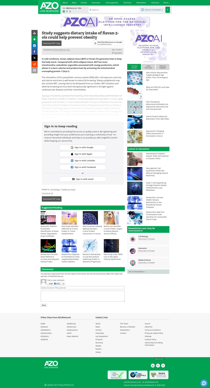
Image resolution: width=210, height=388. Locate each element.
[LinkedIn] (34, 45)
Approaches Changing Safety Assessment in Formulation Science (155, 133)
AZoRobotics (46, 330)
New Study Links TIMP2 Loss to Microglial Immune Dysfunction (113, 256)
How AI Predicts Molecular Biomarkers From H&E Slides (157, 117)
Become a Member (127, 327)
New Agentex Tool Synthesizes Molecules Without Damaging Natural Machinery (157, 172)
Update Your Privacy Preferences (60, 385)
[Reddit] (34, 64)
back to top (159, 359)
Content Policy (150, 339)
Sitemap (148, 336)
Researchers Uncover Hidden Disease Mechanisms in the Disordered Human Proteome (154, 202)
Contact (123, 333)
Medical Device (144, 260)
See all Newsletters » (136, 271)
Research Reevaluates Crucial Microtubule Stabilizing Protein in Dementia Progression (92, 258)
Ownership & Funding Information (154, 343)
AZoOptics (45, 336)
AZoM (43, 323)
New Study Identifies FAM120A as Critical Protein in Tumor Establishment (70, 230)
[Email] (34, 70)
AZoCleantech (46, 333)
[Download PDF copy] (34, 33)
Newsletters (125, 330)
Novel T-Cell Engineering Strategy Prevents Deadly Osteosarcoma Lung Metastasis (156, 186)
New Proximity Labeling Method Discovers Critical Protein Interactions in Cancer (92, 230)
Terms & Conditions (153, 330)
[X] (34, 58)
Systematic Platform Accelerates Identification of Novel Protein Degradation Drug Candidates (49, 231)
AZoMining (71, 323)
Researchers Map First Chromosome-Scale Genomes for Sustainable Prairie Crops (156, 215)
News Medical (72, 336)
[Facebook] (34, 52)
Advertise (148, 327)
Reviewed (118, 53)
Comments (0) (47, 193)
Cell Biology (55, 189)
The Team (124, 323)
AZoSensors (71, 327)
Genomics (142, 248)
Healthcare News (68, 189)
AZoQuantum (72, 330)
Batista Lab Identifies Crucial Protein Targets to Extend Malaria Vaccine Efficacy (113, 230)
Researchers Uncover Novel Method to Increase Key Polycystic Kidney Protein (50, 258)
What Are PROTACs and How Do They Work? (157, 88)
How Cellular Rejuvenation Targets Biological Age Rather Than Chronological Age (157, 76)
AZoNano (44, 327)
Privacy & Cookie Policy (154, 333)
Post (44, 305)
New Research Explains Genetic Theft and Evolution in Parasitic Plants (157, 156)
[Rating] (34, 39)
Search (147, 323)
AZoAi (69, 333)
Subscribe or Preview (146, 239)
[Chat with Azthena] (204, 383)
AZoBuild (44, 339)
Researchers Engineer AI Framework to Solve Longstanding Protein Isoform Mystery (70, 258)
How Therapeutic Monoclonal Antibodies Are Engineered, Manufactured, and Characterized (157, 105)
